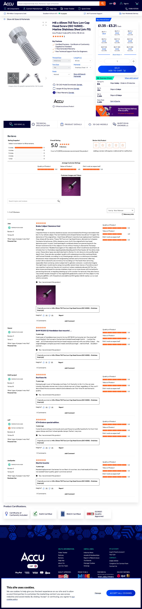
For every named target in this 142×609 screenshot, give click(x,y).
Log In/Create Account (117, 552)
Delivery (61, 555)
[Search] (102, 3)
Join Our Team (63, 566)
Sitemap (86, 566)
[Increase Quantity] (100, 61)
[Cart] (136, 3)
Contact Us (113, 566)
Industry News (88, 552)
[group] (26, 46)
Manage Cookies (89, 563)
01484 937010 (133, 9)
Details (79, 85)
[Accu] (9, 4)
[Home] (32, 556)
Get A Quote (115, 101)
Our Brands (87, 560)
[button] (44, 23)
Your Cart (112, 554)
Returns (61, 558)
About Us (61, 563)
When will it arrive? (131, 78)
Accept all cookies (121, 593)
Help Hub (61, 560)
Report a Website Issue (91, 558)
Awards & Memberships (91, 555)
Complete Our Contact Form (118, 563)
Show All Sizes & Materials (18, 19)
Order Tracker (62, 552)
